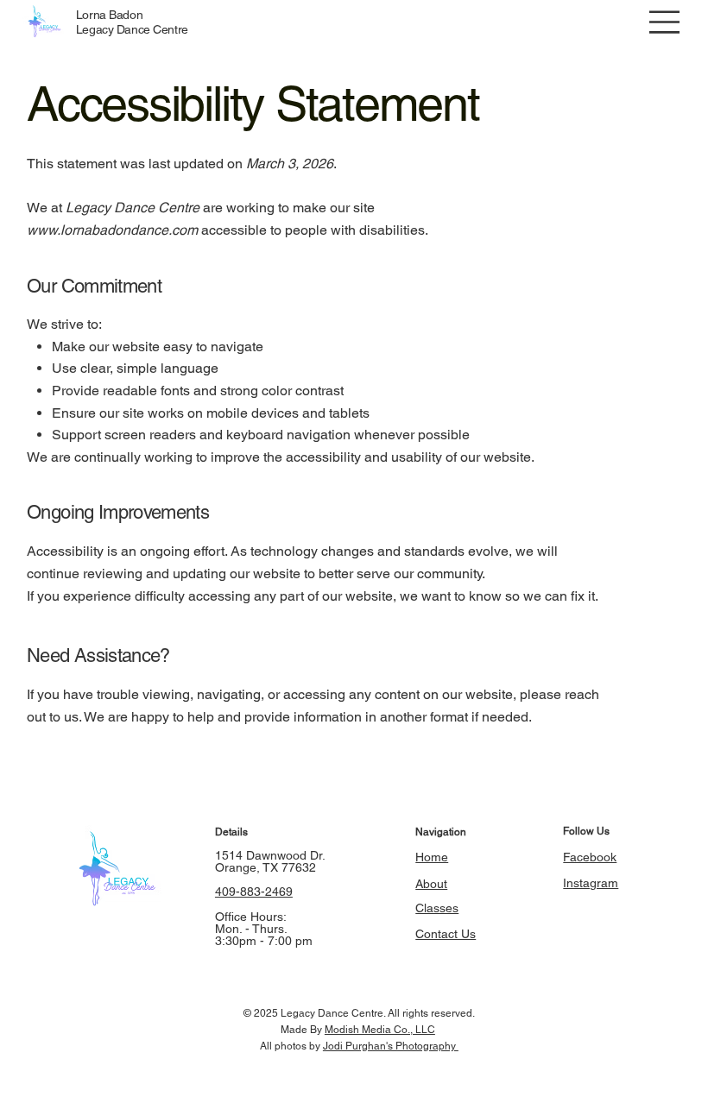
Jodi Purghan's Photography (390, 1046)
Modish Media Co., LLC (380, 1030)
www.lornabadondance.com (112, 230)
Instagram (590, 883)
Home (431, 857)
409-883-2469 (254, 891)
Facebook (589, 857)
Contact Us (445, 934)
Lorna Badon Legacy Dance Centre (132, 22)
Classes (436, 908)
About (431, 884)
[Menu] (664, 22)
